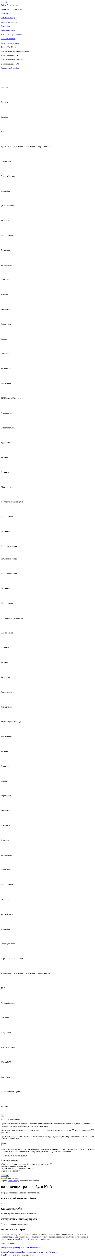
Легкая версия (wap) (39, 1252)
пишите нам (45, 1239)
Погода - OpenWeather (32, 1247)
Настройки (26, 1252)
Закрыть (5, 1175)
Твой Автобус (13, 1181)
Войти (3, 5)
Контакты (53, 1252)
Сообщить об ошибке (10, 68)
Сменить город (14, 1252)
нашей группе (30, 1239)
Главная (4, 1252)
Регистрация (12, 5)
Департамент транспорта (11, 1247)
